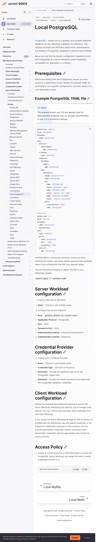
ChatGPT (13, 144)
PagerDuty (14, 211)
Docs (37, 17)
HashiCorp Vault (16, 187)
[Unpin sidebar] (25, 12)
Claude (12, 147)
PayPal (12, 214)
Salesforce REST (16, 218)
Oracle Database (16, 157)
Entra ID (13, 154)
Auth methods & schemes (17, 251)
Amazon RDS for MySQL (19, 111)
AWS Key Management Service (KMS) (18, 132)
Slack (12, 228)
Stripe (12, 238)
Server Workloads (42, 20)
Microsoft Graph (16, 204)
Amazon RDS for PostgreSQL (16, 115)
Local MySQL (15, 191)
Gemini (12, 171)
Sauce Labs (14, 221)
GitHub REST (15, 177)
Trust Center (64, 515)
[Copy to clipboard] (90, 129)
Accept (75, 538)
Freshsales (14, 164)
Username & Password (65, 367)
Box (11, 140)
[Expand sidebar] (29, 12)
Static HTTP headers (16, 254)
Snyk (12, 235)
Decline (87, 538)
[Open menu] (91, 3)
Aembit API (14, 108)
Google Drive (15, 184)
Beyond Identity (16, 137)
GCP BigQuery (15, 167)
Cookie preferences (64, 520)
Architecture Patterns (16, 97)
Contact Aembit (77, 515)
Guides (53, 20)
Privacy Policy (80, 511)
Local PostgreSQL (17, 194)
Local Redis (14, 198)
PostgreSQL (40, 40)
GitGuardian (14, 174)
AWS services (15, 150)
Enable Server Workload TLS (19, 241)
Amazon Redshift (16, 121)
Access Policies (58, 17)
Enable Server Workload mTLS (17, 246)
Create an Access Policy (15, 68)
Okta (12, 208)
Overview (7, 47)
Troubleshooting (14, 258)
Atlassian (13, 127)
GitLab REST (15, 181)
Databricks (14, 160)
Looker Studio (15, 201)
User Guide (46, 17)
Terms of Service (51, 515)
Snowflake (14, 231)
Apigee (12, 124)
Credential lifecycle (15, 100)
